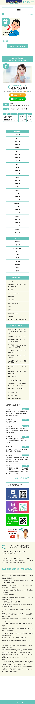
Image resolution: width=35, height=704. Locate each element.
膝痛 (17, 271)
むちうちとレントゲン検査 (16, 389)
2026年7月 (17, 138)
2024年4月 (17, 174)
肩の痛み (10, 290)
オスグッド (17, 241)
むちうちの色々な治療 (14, 399)
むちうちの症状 (12, 392)
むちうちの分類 (12, 395)
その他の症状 (12, 296)
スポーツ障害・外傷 (14, 303)
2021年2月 (17, 222)
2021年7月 (17, 213)
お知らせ (17, 245)
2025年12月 (17, 148)
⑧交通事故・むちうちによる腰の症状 (17, 367)
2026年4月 (17, 144)
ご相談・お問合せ (19, 95)
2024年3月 (17, 177)
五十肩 (17, 254)
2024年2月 (17, 180)
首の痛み (10, 316)
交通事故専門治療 (13, 313)
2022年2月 (17, 200)
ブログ (17, 251)
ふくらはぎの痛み (17, 248)
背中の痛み (17, 264)
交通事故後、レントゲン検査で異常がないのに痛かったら (17, 384)
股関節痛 (17, 261)
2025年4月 (17, 157)
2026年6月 (17, 141)
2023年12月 (17, 187)
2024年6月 (17, 170)
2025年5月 (17, 154)
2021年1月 (17, 226)
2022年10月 (17, 193)
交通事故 (17, 258)
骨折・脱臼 (11, 300)
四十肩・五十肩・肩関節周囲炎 (17, 320)
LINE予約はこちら (18, 99)
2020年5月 (17, 229)
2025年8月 (17, 151)
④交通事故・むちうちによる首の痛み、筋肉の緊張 (17, 346)
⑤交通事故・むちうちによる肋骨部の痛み (17, 351)
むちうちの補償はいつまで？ (16, 380)
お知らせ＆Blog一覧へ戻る (17, 46)
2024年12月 (17, 167)
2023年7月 (17, 190)
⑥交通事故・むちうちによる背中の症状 (17, 357)
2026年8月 (17, 135)
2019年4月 (17, 232)
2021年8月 (17, 209)
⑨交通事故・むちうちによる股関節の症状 (17, 372)
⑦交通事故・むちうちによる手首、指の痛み (17, 362)
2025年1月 (17, 164)
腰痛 (17, 267)
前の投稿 (5, 41)
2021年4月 (17, 216)
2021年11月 (17, 206)
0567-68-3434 (19, 87)
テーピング (11, 281)
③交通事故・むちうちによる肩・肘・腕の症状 (16, 341)
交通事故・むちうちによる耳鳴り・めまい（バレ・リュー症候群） (17, 331)
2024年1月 (17, 183)
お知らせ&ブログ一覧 (21, 478)
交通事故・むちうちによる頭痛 (17, 336)
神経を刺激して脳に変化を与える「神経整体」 (17, 285)
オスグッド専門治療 (14, 293)
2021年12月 (17, 203)
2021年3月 (17, 219)
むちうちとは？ (12, 377)
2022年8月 (17, 196)
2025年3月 (17, 161)
